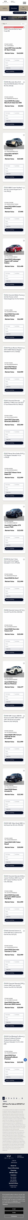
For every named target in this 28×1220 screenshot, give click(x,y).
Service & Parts (13, 1183)
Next (5, 1101)
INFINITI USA (13, 1172)
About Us (13, 1165)
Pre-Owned (13, 1178)
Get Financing (23, 8)
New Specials (13, 1180)
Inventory (13, 1175)
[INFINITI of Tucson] (8, 1)
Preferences (14, 1216)
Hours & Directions (13, 1168)
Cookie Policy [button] (15, 1201)
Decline (14, 1212)
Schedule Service (13, 1185)
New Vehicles (13, 1177)
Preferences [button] (5, 1204)
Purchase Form (13, 1181)
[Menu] (24, 3)
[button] (25, 1059)
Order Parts (13, 1187)
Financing (13, 1170)
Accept (14, 1209)
